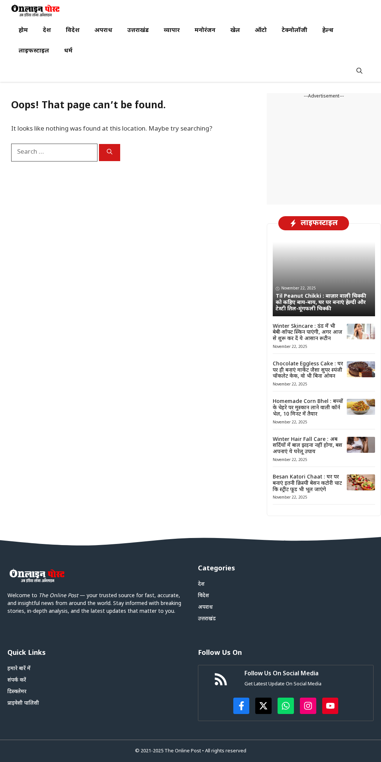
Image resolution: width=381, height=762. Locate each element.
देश (47, 31)
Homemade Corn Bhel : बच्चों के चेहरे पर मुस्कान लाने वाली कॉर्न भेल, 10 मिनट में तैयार (308, 408)
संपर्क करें (16, 680)
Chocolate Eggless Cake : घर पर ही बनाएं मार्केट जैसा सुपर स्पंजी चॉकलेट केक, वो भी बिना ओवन (308, 370)
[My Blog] (35, 10)
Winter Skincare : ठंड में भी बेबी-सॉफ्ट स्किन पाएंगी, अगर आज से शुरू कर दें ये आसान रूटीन (307, 333)
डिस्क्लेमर (16, 691)
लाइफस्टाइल (34, 51)
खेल (235, 31)
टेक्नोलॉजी (294, 31)
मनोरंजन (205, 31)
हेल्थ (327, 31)
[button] (359, 71)
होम (23, 31)
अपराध (103, 31)
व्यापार (172, 31)
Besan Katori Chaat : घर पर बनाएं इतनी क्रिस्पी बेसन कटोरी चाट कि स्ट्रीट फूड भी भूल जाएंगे (307, 483)
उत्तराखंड (138, 31)
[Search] (109, 152)
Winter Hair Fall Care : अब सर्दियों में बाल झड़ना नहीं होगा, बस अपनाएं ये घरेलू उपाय (307, 446)
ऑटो (261, 31)
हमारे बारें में (19, 668)
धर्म (68, 51)
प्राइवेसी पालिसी (23, 703)
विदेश (73, 31)
